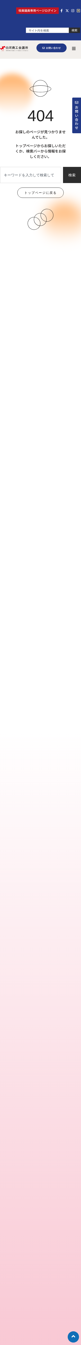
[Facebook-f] (61, 10)
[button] (74, 48)
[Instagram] (72, 10)
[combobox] (47, 30)
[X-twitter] (67, 10)
